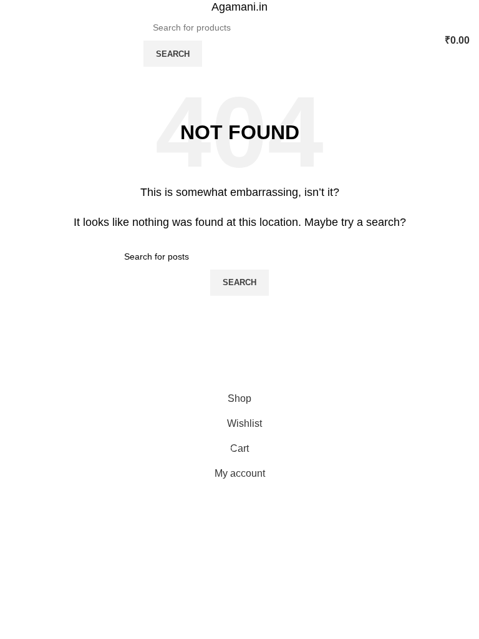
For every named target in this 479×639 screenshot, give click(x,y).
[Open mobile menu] (14, 40)
